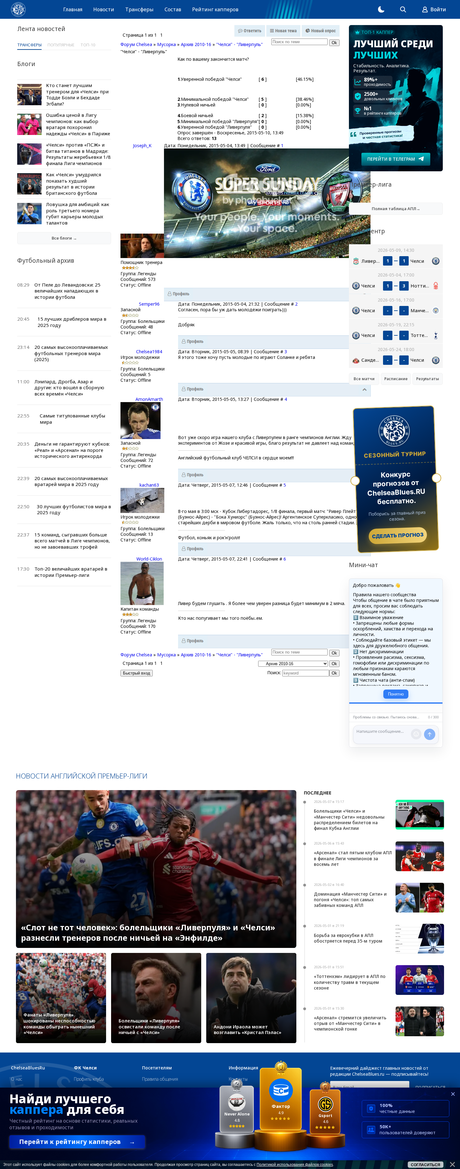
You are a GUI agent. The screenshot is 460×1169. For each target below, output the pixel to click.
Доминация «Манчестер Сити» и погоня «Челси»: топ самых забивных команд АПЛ (350, 899)
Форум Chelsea (136, 44)
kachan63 (149, 485)
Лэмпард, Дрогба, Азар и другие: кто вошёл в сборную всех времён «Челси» (69, 387)
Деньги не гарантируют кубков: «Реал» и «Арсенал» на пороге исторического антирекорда (72, 450)
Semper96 (149, 304)
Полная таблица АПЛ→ (396, 208)
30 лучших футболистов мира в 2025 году (74, 509)
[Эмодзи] (416, 734)
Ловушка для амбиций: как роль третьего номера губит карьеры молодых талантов (77, 213)
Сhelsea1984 (149, 351)
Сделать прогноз (398, 535)
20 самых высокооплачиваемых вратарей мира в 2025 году (71, 481)
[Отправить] (429, 734)
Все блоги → (64, 238)
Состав (173, 9)
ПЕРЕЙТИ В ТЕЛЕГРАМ (391, 159)
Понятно (396, 694)
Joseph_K (142, 145)
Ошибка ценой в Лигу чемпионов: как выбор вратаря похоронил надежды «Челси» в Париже (78, 124)
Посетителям (157, 1068)
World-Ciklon (149, 559)
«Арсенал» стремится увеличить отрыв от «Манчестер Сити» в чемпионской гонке (350, 1023)
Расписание (396, 378)
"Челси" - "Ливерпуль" (239, 44)
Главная (72, 9)
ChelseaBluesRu (28, 1068)
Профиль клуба (89, 1079)
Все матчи (364, 378)
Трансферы (139, 9)
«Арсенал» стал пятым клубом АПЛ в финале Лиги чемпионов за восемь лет (353, 858)
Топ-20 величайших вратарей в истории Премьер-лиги (70, 572)
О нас (16, 1079)
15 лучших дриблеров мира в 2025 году (72, 322)
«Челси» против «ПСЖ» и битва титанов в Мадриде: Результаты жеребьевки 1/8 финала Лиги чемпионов (78, 154)
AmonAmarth (149, 399)
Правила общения (160, 1079)
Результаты (427, 378)
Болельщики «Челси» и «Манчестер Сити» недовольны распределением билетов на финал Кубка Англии (349, 819)
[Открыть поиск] (403, 9)
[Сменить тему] (381, 9)
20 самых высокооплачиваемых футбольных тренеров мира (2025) (71, 353)
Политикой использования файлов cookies (295, 1164)
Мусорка (166, 44)
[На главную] (18, 9)
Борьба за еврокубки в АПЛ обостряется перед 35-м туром (348, 938)
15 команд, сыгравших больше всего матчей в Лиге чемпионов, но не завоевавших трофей (72, 540)
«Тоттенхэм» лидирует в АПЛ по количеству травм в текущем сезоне (350, 982)
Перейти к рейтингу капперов (77, 1141)
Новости (103, 9)
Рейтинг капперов (215, 9)
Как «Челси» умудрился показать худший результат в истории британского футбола (73, 183)
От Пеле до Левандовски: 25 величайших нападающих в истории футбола (67, 291)
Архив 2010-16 (196, 44)
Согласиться (425, 1165)
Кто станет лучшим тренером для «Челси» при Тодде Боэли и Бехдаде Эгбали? (77, 94)
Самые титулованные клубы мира (72, 418)
